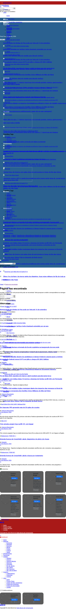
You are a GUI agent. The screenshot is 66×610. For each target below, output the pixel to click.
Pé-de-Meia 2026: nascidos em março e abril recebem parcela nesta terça (28, 68)
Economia (9, 27)
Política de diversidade (12, 28)
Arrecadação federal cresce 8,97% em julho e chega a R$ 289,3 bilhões (27, 62)
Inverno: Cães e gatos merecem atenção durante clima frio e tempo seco (15, 508)
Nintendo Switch (11, 137)
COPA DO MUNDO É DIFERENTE (59, 480)
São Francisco (10, 333)
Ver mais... (14, 478)
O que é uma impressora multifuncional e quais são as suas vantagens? (27, 164)
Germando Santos (36, 497)
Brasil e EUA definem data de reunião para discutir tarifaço (23, 78)
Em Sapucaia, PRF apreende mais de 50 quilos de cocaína (19, 407)
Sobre (8, 16)
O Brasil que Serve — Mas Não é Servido (37, 505)
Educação (9, 29)
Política (8, 48)
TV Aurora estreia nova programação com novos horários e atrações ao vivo (29, 245)
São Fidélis (9, 329)
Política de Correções (12, 25)
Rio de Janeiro (10, 211)
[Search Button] (14, 8)
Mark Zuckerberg (11, 142)
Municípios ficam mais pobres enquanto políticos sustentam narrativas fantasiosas (59, 507)
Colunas (8, 576)
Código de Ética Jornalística (14, 22)
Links (4, 12)
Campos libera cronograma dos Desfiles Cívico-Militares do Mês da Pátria (28, 107)
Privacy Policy (10, 19)
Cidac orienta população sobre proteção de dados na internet (24, 142)
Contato (5, 530)
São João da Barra (11, 216)
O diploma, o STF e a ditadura (14, 481)
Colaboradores (7, 3)
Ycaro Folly (59, 473)
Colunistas (6, 6)
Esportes (9, 30)
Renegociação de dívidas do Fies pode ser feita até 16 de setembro (26, 59)
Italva (7, 202)
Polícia (8, 45)
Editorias (6, 24)
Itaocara (8, 204)
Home (6, 19)
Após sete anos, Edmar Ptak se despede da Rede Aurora (22, 401)
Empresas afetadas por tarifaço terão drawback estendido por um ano (27, 49)
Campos (8, 196)
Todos (8, 26)
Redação (4, 313)
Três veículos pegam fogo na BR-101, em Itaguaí (16, 424)
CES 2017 (9, 139)
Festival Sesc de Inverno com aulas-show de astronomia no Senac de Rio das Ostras (32, 254)
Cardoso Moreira (11, 199)
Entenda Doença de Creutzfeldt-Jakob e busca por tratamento (21, 456)
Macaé (8, 317)
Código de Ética (7, 528)
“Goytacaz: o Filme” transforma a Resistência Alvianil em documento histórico (29, 235)
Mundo (8, 42)
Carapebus (9, 197)
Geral (7, 32)
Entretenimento (7, 143)
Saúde (8, 51)
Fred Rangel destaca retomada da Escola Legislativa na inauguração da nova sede (31, 347)
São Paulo (9, 217)
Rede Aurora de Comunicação (24, 532)
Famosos (9, 146)
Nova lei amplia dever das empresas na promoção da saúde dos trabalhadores (37, 484)
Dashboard (4, 537)
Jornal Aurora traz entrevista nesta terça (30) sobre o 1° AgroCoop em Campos (30, 132)
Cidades (7, 191)
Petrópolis (9, 208)
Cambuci (8, 291)
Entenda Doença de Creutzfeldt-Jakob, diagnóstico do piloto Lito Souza (24, 439)
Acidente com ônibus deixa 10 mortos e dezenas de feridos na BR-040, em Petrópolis (32, 379)
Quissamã (9, 210)
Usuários (5, 572)
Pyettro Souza (13, 474)
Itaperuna (9, 205)
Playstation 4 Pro (11, 202)
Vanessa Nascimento (8, 394)
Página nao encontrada (11, 284)
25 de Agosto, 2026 (5, 314)
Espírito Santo (10, 200)
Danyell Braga (35, 474)
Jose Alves (59, 497)
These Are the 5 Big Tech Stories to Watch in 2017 (20, 131)
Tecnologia (6, 78)
